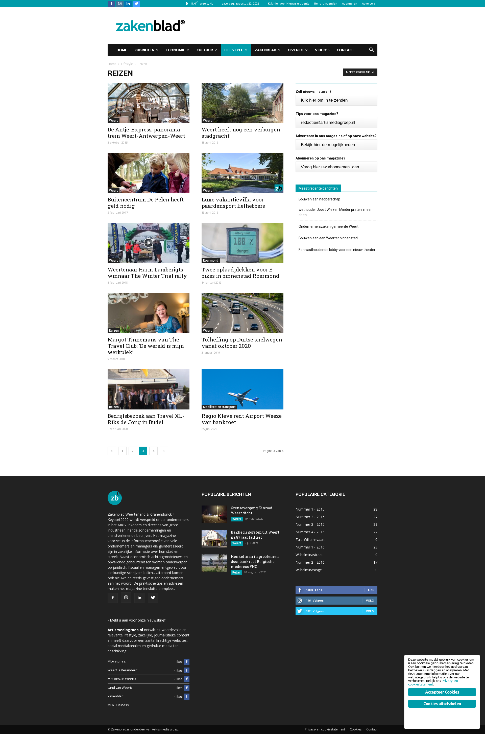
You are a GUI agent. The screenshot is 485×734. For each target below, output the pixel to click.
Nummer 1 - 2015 (310, 509)
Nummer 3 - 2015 (310, 524)
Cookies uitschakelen (442, 703)
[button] (371, 50)
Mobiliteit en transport (219, 407)
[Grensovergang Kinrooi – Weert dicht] (214, 514)
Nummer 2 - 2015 (310, 516)
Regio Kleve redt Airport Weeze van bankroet (242, 419)
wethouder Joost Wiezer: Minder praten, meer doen (335, 212)
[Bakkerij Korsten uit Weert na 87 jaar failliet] (214, 538)
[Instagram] (120, 3)
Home (121, 50)
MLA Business (118, 705)
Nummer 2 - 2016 (310, 562)
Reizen (114, 330)
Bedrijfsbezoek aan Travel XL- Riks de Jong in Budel (146, 419)
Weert (113, 120)
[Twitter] (136, 3)
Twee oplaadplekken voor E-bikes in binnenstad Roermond (240, 272)
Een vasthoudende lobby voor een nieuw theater (337, 250)
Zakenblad (265, 50)
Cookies (355, 729)
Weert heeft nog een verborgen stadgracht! (241, 132)
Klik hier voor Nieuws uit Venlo (288, 3)
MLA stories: (117, 661)
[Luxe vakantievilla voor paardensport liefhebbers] (242, 173)
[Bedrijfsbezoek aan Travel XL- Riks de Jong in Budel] (148, 389)
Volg (370, 600)
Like (371, 590)
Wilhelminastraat (309, 554)
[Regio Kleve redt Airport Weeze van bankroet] (242, 389)
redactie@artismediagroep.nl (328, 122)
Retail (236, 572)
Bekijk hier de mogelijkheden (328, 144)
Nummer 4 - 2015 (310, 532)
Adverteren (369, 3)
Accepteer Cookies (442, 692)
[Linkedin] (128, 3)
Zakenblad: (116, 696)
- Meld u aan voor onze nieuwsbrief (136, 620)
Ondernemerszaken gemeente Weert (328, 226)
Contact (345, 50)
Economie (175, 50)
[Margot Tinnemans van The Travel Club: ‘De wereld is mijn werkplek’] (148, 313)
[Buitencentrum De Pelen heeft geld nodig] (148, 173)
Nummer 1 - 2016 (310, 547)
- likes (178, 661)
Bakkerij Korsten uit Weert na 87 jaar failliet (255, 535)
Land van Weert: (120, 687)
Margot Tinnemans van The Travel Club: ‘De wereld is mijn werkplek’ (146, 346)
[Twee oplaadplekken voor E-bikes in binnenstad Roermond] (242, 243)
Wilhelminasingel (309, 569)
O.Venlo (296, 50)
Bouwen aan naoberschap (319, 199)
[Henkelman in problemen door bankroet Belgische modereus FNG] (214, 563)
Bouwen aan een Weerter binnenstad (328, 238)
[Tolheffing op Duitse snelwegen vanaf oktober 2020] (242, 313)
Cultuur (205, 50)
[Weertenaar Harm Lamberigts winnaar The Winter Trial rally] (148, 243)
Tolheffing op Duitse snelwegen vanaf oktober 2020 (242, 342)
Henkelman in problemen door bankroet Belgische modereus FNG (255, 561)
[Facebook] (111, 3)
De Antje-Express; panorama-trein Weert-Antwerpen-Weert (146, 132)
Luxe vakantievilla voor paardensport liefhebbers (233, 202)
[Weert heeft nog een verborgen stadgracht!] (242, 103)
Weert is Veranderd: (123, 670)
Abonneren (349, 3)
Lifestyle (233, 50)
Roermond (210, 260)
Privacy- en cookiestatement (325, 729)
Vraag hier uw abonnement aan (330, 167)
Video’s (322, 50)
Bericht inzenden (325, 3)
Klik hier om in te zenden (324, 100)
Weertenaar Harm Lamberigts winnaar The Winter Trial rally (147, 272)
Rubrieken (144, 50)
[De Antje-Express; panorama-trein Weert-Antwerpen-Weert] (148, 103)
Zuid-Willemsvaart (310, 539)
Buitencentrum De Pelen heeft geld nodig (146, 202)
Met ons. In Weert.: (122, 679)
